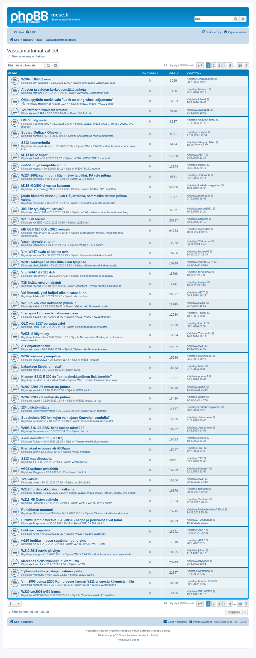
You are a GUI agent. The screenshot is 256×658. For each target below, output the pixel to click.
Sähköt (82, 472)
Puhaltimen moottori (37, 510)
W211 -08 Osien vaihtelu (39, 499)
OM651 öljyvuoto (34, 120)
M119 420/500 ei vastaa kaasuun (45, 186)
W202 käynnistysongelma (40, 356)
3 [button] (219, 65)
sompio (37, 135)
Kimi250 (37, 222)
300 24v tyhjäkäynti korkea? (42, 209)
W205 (77, 369)
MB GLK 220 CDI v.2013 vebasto (45, 229)
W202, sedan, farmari (89, 400)
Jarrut (84, 431)
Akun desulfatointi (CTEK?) (42, 438)
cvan (36, 349)
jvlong (36, 554)
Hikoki (42, 103)
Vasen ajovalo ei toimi (38, 241)
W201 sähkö (86, 574)
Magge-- (38, 472)
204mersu (39, 244)
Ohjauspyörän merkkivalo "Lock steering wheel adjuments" (67, 100)
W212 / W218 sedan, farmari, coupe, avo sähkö (107, 492)
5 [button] (230, 65)
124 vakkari (29, 479)
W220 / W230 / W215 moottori (92, 158)
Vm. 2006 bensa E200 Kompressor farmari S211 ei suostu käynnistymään (77, 581)
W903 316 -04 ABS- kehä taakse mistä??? (52, 428)
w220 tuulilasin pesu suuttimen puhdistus (53, 540)
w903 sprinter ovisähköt (39, 469)
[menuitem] (31, 32)
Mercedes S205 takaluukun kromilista (50, 561)
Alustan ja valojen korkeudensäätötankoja (53, 89)
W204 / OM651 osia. (36, 79)
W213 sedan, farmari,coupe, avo (97, 380)
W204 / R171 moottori (88, 168)
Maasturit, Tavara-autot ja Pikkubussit (98, 285)
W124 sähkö (86, 178)
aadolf (36, 390)
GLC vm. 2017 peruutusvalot (43, 323)
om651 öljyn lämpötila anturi (43, 165)
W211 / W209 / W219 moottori (93, 316)
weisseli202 (40, 359)
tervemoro (39, 275)
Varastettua (81, 296)
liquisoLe (38, 564)
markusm (38, 203)
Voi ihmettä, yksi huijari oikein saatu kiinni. (54, 293)
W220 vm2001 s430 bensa (40, 592)
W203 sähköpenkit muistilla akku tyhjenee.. (54, 262)
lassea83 (38, 255)
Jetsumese (39, 421)
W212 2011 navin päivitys (40, 551)
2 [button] (213, 65)
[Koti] (29, 16)
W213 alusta (79, 461)
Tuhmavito (39, 337)
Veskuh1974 (40, 265)
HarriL (36, 326)
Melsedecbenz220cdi (45, 513)
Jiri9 (35, 451)
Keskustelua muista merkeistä (95, 135)
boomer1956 (40, 584)
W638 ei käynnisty (35, 334)
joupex (37, 168)
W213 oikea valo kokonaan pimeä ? (48, 303)
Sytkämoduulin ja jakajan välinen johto (51, 571)
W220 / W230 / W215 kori (90, 533)
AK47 (36, 158)
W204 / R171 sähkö (91, 244)
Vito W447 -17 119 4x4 (37, 272)
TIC (35, 461)
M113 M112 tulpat (34, 155)
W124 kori (84, 113)
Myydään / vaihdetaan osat (98, 82)
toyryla (37, 285)
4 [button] (225, 65)
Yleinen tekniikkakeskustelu (96, 255)
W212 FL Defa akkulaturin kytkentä (47, 489)
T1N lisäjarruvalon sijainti (41, 282)
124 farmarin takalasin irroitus (44, 110)
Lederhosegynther (44, 189)
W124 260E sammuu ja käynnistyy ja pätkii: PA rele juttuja (66, 175)
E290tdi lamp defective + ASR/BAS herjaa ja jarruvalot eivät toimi (71, 520)
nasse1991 (39, 212)
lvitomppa (38, 574)
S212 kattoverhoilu (35, 143)
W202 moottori (89, 359)
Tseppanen (39, 523)
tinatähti (37, 492)
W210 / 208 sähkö (93, 523)
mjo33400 (38, 232)
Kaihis (36, 306)
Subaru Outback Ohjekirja (41, 132)
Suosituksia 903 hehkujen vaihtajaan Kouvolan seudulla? (65, 418)
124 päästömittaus (35, 407)
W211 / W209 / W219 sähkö (97, 103)
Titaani (37, 316)
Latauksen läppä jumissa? (41, 366)
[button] (200, 65)
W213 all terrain (33, 219)
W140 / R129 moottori (103, 189)
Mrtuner (37, 92)
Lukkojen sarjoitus (35, 530)
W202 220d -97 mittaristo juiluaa (45, 387)
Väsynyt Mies (41, 123)
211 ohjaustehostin (35, 346)
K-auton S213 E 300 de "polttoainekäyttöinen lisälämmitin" (66, 377)
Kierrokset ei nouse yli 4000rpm (45, 448)
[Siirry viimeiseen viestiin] (216, 78)
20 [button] (240, 65)
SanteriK (38, 502)
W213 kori (83, 222)
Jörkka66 (38, 178)
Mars (36, 369)
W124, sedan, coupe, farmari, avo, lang (104, 212)
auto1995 (38, 113)
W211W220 (39, 595)
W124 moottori (98, 410)
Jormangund (40, 82)
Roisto (36, 441)
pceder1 (38, 380)
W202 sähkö (83, 390)
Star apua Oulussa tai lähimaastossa (49, 313)
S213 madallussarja (36, 458)
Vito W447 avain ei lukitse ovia (44, 252)
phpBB (126, 630)
